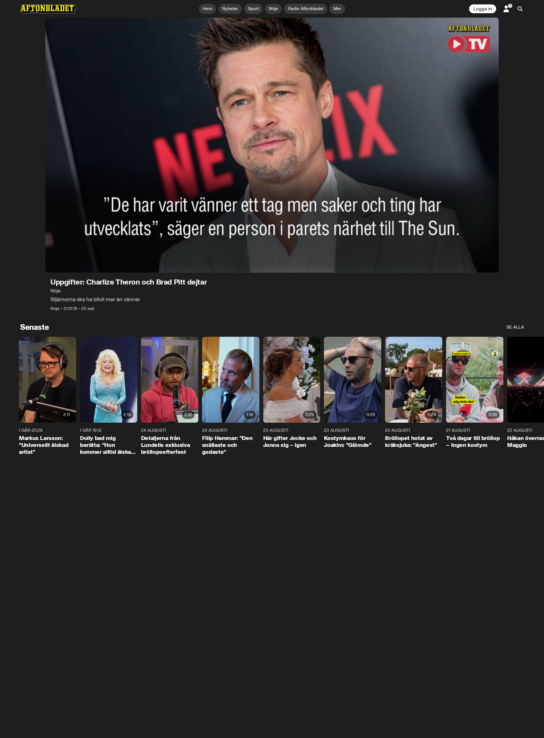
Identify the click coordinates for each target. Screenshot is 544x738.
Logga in (482, 9)
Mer (337, 8)
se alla (515, 327)
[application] (272, 145)
